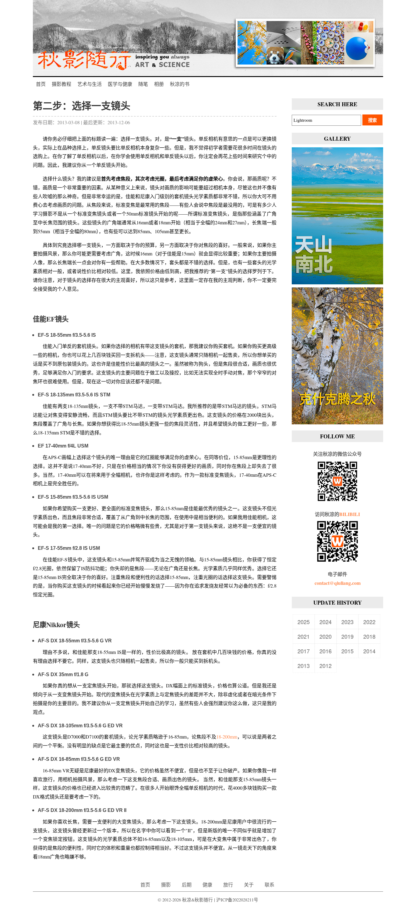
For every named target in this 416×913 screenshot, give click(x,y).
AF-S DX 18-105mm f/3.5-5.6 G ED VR (80, 725)
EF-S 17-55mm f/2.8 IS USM (69, 548)
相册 (159, 84)
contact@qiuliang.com (338, 582)
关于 (249, 884)
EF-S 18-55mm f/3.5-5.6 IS (67, 335)
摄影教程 (61, 84)
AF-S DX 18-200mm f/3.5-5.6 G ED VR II (82, 810)
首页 (41, 84)
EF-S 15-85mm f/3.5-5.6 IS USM (73, 497)
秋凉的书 (179, 84)
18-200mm (226, 736)
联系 (269, 884)
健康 (207, 884)
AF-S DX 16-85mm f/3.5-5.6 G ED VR (79, 759)
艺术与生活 (89, 84)
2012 (325, 665)
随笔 (143, 84)
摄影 (166, 884)
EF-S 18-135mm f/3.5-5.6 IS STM (74, 394)
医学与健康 (120, 84)
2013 (304, 665)
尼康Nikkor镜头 (56, 625)
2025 (304, 622)
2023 (347, 622)
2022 (369, 622)
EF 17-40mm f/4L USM (63, 445)
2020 (325, 636)
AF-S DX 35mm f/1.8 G (63, 674)
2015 (347, 651)
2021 (304, 636)
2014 (369, 651)
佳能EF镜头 (51, 319)
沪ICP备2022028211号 (237, 900)
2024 (325, 622)
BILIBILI (349, 514)
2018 (369, 636)
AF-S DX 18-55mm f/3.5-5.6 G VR (75, 640)
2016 (325, 651)
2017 (304, 651)
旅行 (228, 884)
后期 (187, 884)
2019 (347, 636)
